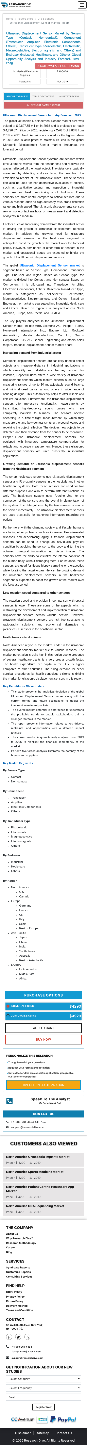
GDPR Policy (14, 1292)
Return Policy (14, 1301)
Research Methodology (21, 1243)
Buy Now (43, 1039)
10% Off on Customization (43, 1085)
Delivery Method (17, 1305)
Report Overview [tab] (17, 96)
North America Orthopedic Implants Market (38, 1157)
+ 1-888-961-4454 (22, 1121)
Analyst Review (69, 96)
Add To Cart (43, 1028)
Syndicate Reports (18, 1267)
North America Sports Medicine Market (35, 1172)
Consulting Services (19, 1276)
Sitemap (43, 1433)
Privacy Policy (15, 1296)
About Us (12, 1233)
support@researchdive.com (27, 1127)
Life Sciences (45, 18)
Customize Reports (18, 1271)
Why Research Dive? (19, 1238)
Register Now (44, 1407)
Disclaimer (23, 1433)
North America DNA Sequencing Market (35, 1206)
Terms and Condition (19, 1310)
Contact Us (63, 1433)
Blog (9, 1252)
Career (10, 1247)
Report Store (25, 18)
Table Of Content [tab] (43, 96)
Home (10, 18)
